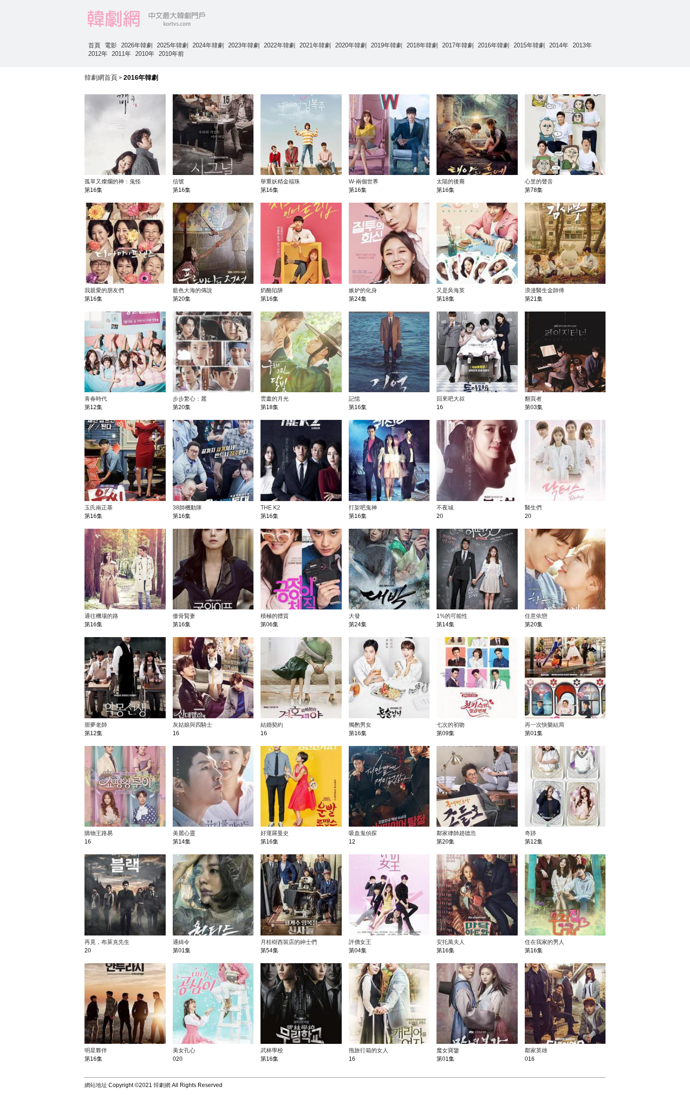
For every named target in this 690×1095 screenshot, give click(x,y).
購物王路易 (98, 833)
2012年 (97, 53)
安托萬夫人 (451, 942)
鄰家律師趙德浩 (456, 833)
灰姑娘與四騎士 (192, 725)
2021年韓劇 (315, 45)
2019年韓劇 (386, 45)
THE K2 (270, 507)
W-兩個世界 (363, 181)
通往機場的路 (101, 616)
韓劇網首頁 (100, 77)
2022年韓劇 (279, 45)
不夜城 (445, 507)
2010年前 (171, 53)
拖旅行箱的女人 (368, 1050)
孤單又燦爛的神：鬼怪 (112, 181)
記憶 (354, 398)
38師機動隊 (187, 507)
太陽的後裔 (451, 181)
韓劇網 (161, 1085)
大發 (354, 616)
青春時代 (95, 398)
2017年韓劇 (458, 45)
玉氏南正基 (98, 507)
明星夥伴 (95, 1050)
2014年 (558, 45)
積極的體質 (275, 616)
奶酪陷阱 (272, 290)
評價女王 (360, 942)
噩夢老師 (95, 725)
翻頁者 (533, 398)
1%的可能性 (452, 616)
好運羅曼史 (275, 833)
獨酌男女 (360, 725)
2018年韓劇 (422, 45)
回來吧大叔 (451, 398)
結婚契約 (272, 725)
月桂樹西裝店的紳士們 (289, 942)
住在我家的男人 (544, 942)
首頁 (94, 45)
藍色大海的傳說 (192, 290)
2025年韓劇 (172, 45)
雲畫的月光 (275, 398)
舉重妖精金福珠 (280, 181)
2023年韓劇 (244, 45)
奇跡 (530, 833)
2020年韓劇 (351, 45)
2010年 (144, 53)
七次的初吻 (451, 725)
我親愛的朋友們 (104, 290)
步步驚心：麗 (190, 398)
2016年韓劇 (493, 45)
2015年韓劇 (529, 45)
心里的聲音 (539, 181)
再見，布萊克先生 (107, 942)
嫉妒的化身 (363, 290)
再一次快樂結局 (544, 725)
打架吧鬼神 (363, 507)
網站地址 (95, 1085)
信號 (178, 181)
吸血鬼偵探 (363, 833)
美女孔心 (184, 1050)
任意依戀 (536, 616)
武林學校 (272, 1050)
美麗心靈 (184, 833)
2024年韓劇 (208, 45)
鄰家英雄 (536, 1050)
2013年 (582, 45)
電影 (111, 45)
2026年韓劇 (137, 45)
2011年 (121, 53)
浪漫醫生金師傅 (544, 290)
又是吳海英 (451, 290)
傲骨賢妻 (184, 616)
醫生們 (533, 507)
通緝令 (181, 942)
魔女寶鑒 (448, 1050)
